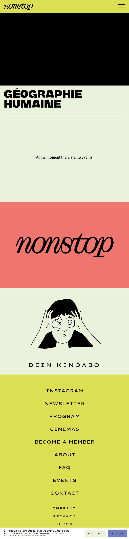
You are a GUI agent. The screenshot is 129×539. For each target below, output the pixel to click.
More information (31, 535)
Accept (117, 533)
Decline (95, 533)
